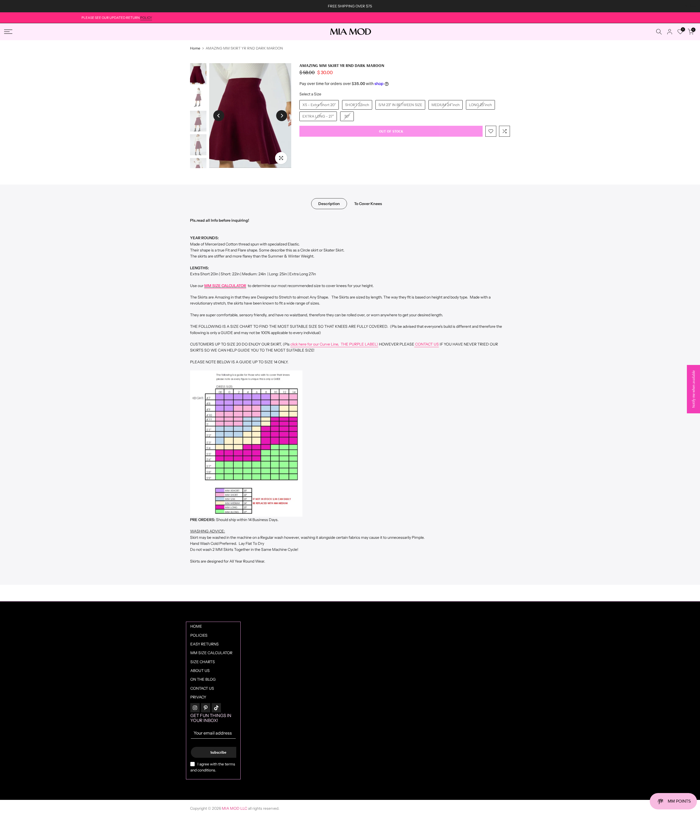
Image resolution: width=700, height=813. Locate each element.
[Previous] (218, 115)
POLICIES (199, 635)
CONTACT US (426, 344)
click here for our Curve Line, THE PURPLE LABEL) (334, 344)
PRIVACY (198, 697)
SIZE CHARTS (202, 661)
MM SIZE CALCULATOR (225, 285)
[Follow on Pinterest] (205, 707)
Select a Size (310, 94)
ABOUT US (200, 670)
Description (329, 203)
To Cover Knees (368, 203)
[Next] (281, 115)
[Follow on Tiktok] (216, 707)
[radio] (319, 105)
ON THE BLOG (203, 679)
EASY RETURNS (204, 644)
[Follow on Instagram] (195, 707)
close (11, 6)
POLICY (146, 18)
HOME (196, 626)
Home (195, 48)
